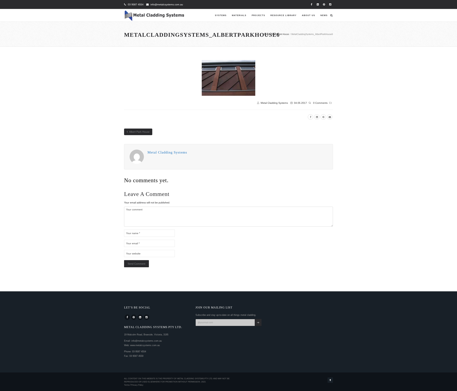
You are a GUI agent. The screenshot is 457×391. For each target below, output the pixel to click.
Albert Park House (139, 131)
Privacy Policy (137, 385)
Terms (127, 385)
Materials (239, 15)
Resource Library (283, 15)
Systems (221, 15)
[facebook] (310, 117)
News (324, 15)
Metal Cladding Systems (274, 102)
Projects (258, 15)
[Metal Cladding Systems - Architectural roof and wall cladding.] (154, 15)
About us (308, 15)
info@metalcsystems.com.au (166, 4)
